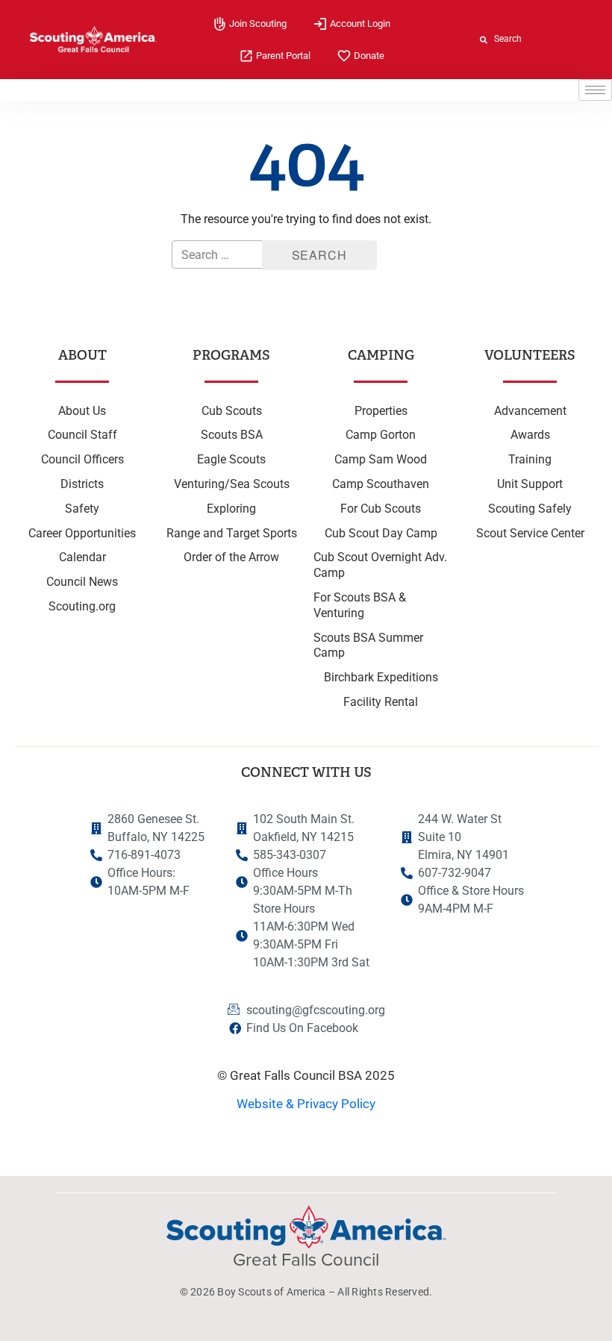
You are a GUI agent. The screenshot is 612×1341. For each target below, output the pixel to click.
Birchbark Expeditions (381, 677)
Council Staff (82, 435)
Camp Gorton (381, 435)
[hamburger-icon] (595, 90)
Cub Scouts (232, 411)
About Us (82, 411)
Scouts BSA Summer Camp (368, 645)
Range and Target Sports (231, 533)
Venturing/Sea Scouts (232, 484)
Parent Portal (283, 55)
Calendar (82, 557)
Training (530, 459)
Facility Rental (380, 702)
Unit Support (530, 484)
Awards (530, 435)
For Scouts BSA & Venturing (359, 605)
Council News (82, 582)
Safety (82, 508)
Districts (82, 484)
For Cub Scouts (380, 508)
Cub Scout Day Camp (381, 533)
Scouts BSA (232, 435)
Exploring (231, 508)
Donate (369, 55)
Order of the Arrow (231, 557)
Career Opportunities (82, 533)
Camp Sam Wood (380, 459)
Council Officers (82, 459)
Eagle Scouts (231, 459)
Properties (381, 411)
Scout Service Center (530, 533)
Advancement (530, 411)
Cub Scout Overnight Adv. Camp (380, 565)
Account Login (360, 23)
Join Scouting (258, 23)
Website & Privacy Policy (306, 1103)
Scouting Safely (530, 508)
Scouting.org (82, 606)
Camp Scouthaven (380, 484)
